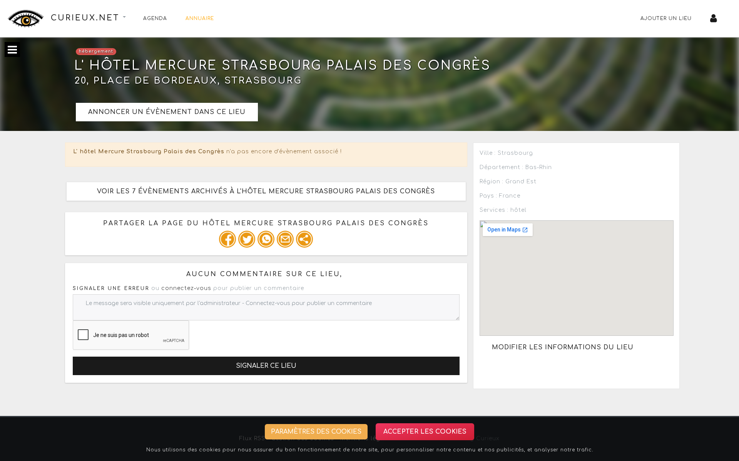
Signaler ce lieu (266, 365)
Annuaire (200, 18)
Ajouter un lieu (666, 18)
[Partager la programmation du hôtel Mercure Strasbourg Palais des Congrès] (227, 239)
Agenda (155, 18)
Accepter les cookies (424, 431)
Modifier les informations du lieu (563, 347)
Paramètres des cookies (316, 431)
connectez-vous (186, 288)
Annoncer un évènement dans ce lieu (167, 112)
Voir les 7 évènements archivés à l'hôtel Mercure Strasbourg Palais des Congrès (266, 191)
